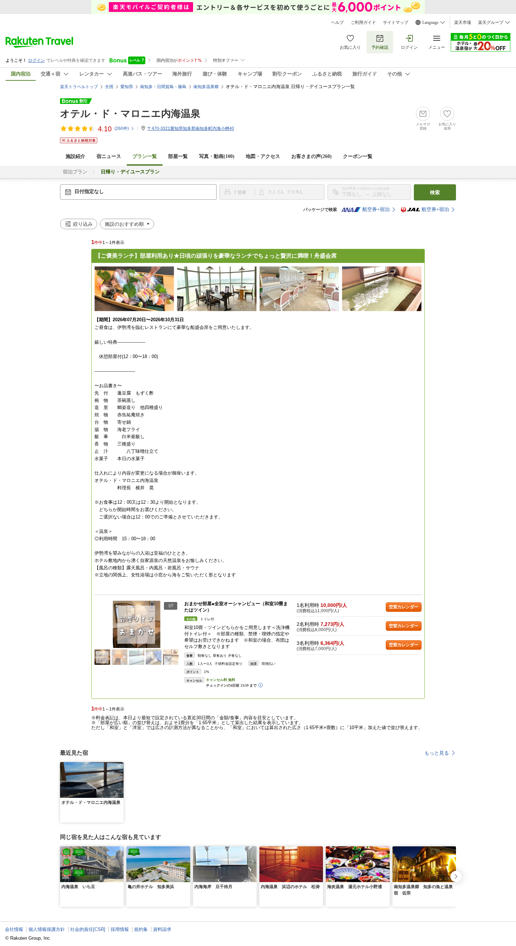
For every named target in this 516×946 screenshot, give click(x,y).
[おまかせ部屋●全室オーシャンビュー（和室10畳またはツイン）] (136, 624)
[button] (175, 624)
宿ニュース (109, 156)
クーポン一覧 (357, 156)
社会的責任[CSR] (87, 929)
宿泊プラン (75, 171)
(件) (121, 128)
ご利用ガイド (363, 22)
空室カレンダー (403, 607)
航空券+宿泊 (376, 209)
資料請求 (162, 929)
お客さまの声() (311, 156)
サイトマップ (395, 22)
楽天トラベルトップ (79, 86)
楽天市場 (462, 22)
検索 (435, 192)
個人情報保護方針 (46, 929)
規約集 (141, 929)
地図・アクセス (263, 156)
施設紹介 (75, 156)
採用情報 (120, 929)
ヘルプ (337, 22)
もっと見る (436, 753)
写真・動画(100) (216, 156)
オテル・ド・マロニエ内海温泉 (130, 113)
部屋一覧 (178, 156)
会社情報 (14, 929)
